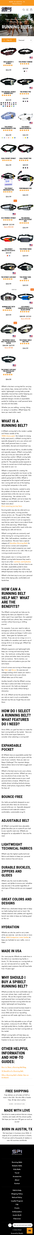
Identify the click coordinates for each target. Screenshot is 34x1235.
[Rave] (27, 101)
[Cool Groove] (3, 106)
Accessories (17, 1176)
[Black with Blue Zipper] (5, 102)
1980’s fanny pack (8, 436)
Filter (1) (9, 40)
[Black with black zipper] (23, 167)
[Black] (1, 102)
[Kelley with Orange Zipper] (11, 106)
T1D (17, 1204)
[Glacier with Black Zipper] (3, 104)
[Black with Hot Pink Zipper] (7, 102)
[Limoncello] (12, 137)
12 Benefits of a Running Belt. (13, 1071)
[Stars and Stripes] (16, 102)
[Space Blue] (15, 137)
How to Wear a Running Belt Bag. (14, 1067)
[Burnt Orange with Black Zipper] (7, 106)
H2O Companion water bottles (17, 937)
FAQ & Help (17, 1190)
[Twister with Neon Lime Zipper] (7, 104)
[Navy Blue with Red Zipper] (5, 104)
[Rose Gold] (8, 137)
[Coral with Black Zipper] (9, 106)
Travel (17, 1173)
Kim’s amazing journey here (12, 506)
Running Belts (16, 19)
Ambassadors (17, 1212)
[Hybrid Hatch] (7, 255)
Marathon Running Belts (18, 543)
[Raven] (5, 106)
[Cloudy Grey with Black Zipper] (11, 102)
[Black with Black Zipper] (24, 71)
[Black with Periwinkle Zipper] (1, 104)
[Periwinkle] (4, 137)
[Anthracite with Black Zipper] (3, 102)
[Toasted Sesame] (6, 137)
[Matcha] (2, 137)
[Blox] (16, 104)
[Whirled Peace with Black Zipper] (13, 104)
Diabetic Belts (17, 1166)
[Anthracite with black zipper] (25, 167)
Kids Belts (16, 1169)
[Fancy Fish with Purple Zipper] (13, 106)
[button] (8, 65)
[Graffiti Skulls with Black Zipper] (11, 104)
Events (17, 1208)
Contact (17, 1183)
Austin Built (17, 1215)
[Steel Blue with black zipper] (13, 102)
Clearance (17, 1219)
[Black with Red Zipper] (9, 102)
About (17, 1180)
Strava (14, 670)
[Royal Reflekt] (9, 255)
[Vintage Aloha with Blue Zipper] (9, 104)
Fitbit (6, 670)
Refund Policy (17, 1197)
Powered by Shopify (17, 1233)
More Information (17, 1104)
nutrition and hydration (22, 562)
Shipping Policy (17, 1194)
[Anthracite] (25, 101)
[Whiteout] (10, 137)
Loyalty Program (17, 1201)
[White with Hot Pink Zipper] (26, 71)
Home (7, 19)
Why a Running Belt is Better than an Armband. (15, 1076)
